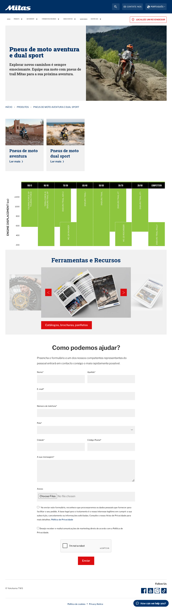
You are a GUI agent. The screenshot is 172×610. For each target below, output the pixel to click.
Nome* (40, 372)
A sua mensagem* (45, 457)
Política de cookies (76, 604)
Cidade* (41, 440)
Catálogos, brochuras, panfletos (66, 325)
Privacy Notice (96, 604)
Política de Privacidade (62, 519)
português (157, 6)
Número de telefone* (47, 406)
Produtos (23, 107)
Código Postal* (94, 440)
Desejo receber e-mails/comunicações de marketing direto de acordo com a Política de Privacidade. (80, 530)
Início (8, 107)
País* (39, 423)
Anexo (40, 489)
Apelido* (91, 372)
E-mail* (40, 389)
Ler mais (14, 161)
